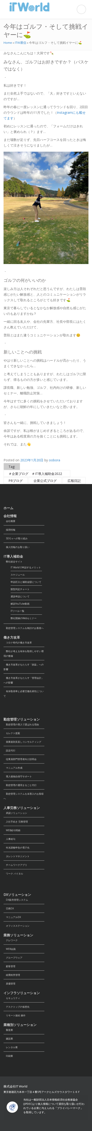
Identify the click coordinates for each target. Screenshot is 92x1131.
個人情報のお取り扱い (16, 547)
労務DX (9, 908)
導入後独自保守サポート (18, 776)
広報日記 (74, 480)
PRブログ (15, 480)
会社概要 (9, 521)
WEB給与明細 (12, 830)
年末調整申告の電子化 (16, 847)
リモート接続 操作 (14, 1015)
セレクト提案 (12, 733)
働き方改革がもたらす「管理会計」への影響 (24, 680)
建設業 (8, 1038)
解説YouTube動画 (20, 603)
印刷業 (8, 1056)
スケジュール (18, 574)
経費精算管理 (12, 975)
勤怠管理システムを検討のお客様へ (24, 628)
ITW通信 (20, 42)
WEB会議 (10, 949)
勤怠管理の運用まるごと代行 (20, 785)
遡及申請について (20, 596)
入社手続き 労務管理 (16, 821)
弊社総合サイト (13, 561)
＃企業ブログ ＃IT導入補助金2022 (36, 473)
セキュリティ (12, 998)
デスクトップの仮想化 (16, 1006)
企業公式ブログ (45, 480)
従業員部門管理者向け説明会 (20, 759)
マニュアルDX (12, 917)
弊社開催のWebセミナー (24, 618)
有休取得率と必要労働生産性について (24, 694)
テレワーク (11, 940)
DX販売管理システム (16, 899)
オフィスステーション (16, 925)
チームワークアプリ (15, 865)
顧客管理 (9, 966)
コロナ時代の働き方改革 (18, 642)
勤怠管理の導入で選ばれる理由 (21, 724)
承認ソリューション (15, 813)
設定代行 (9, 750)
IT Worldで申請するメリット (26, 567)
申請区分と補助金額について (26, 582)
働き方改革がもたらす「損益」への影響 (24, 667)
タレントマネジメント (16, 856)
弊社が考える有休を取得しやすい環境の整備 (24, 653)
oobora (54, 460)
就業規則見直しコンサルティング (22, 741)
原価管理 (9, 983)
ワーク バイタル (13, 873)
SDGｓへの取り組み (16, 538)
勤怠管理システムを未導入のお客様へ (24, 796)
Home (8, 42)
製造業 (8, 1030)
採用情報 (9, 529)
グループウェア (13, 957)
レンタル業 (11, 1047)
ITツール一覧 (17, 611)
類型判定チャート (20, 589)
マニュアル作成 (13, 767)
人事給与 (9, 839)
